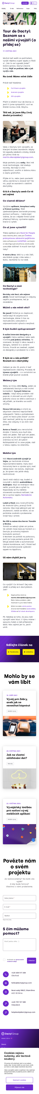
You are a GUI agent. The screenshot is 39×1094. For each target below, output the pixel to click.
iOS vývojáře (15, 96)
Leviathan (21, 241)
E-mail (6, 907)
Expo (28, 8)
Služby (4, 8)
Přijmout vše (19, 1087)
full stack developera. (26, 611)
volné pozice (27, 606)
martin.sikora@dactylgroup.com (18, 157)
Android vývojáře (17, 92)
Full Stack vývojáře (18, 88)
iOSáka (14, 611)
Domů (3, 1044)
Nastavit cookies (19, 1080)
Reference (20, 8)
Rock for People (27, 233)
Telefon (7, 916)
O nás (12, 8)
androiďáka (31, 609)
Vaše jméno (8, 898)
